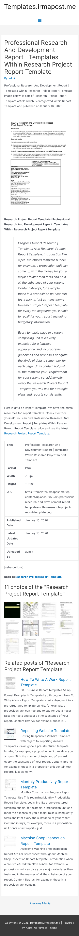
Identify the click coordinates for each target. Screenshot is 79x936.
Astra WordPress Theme (41, 927)
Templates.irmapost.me (40, 6)
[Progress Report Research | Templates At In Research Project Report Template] (12, 610)
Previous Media (40, 903)
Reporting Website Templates (46, 730)
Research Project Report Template (26, 433)
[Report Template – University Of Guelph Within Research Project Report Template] (12, 628)
